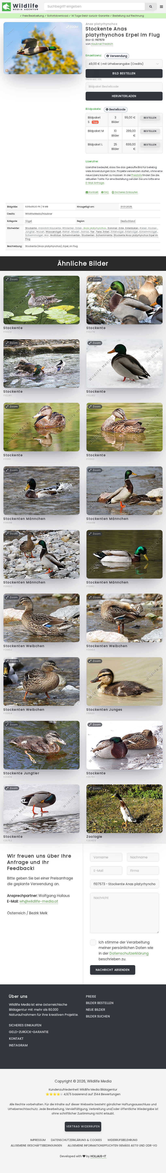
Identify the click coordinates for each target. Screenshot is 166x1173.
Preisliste (136, 175)
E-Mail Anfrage (95, 183)
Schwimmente (104, 235)
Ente (121, 228)
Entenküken (131, 228)
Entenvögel (117, 231)
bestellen (150, 117)
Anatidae (55, 235)
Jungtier (30, 231)
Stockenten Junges (104, 709)
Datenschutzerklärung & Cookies (76, 1140)
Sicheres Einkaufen (126, 192)
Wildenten (68, 228)
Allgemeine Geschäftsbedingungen (36, 1145)
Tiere (98, 231)
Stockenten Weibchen (24, 646)
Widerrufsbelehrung (122, 1140)
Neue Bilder (95, 1009)
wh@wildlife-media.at (38, 901)
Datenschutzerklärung (129, 953)
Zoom (73, 27)
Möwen (75, 231)
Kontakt (93, 192)
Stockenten (88, 235)
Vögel (28, 221)
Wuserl (40, 231)
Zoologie (94, 836)
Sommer (112, 228)
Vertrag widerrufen (83, 1126)
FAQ (106, 192)
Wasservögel (53, 231)
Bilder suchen (98, 1016)
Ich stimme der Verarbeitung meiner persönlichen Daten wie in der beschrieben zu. (126, 950)
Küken (143, 228)
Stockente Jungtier (21, 773)
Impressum (38, 1140)
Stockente (31, 228)
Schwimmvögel (148, 231)
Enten (79, 228)
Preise (91, 996)
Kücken (152, 228)
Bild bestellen (124, 73)
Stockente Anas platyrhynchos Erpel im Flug (123, 31)
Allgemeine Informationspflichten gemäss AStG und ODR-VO (112, 1145)
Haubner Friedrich (102, 44)
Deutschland (128, 221)
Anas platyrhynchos (101, 24)
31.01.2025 (126, 206)
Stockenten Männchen (24, 519)
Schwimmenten (71, 235)
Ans (46, 235)
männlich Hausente (49, 228)
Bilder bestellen (99, 1003)
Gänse (85, 231)
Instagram (18, 1045)
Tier (92, 231)
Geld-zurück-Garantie (29, 1032)
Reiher (66, 231)
